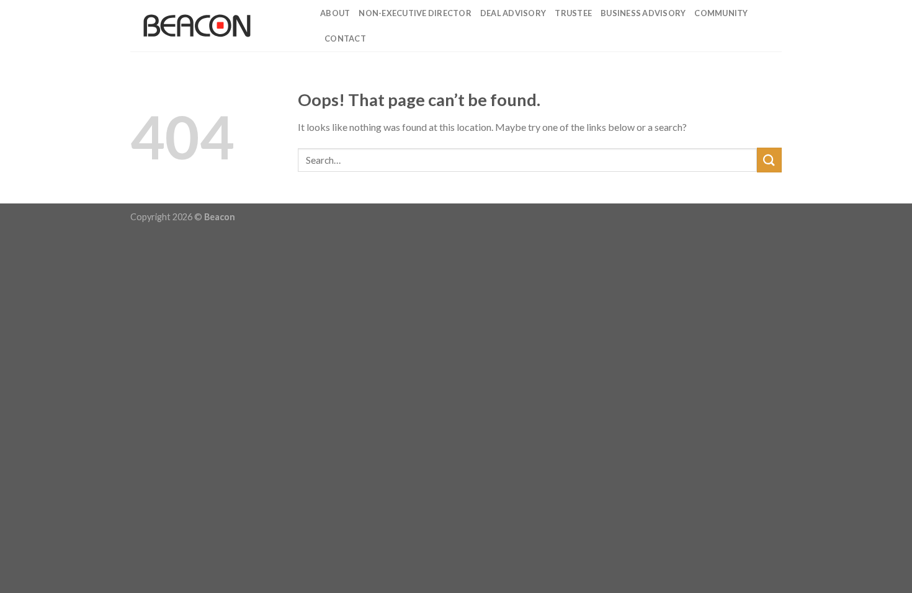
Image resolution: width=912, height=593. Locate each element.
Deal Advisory (513, 13)
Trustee (573, 13)
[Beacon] (216, 25)
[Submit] (769, 160)
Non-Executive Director (415, 13)
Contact (345, 38)
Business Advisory (643, 13)
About (335, 13)
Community (721, 13)
